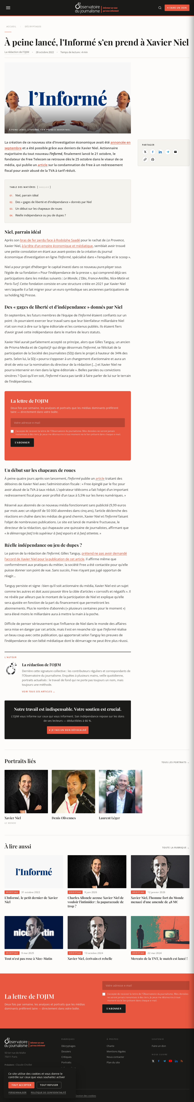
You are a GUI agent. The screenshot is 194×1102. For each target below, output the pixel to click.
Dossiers (66, 1051)
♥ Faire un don (177, 7)
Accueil (11, 26)
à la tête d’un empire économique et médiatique (57, 246)
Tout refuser (49, 1085)
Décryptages (33, 26)
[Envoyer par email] (175, 152)
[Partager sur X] (145, 152)
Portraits (66, 1062)
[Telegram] (164, 1061)
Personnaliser (18, 1092)
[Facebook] (158, 1061)
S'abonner (22, 442)
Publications (68, 1073)
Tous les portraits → (175, 762)
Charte (110, 1046)
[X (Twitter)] (153, 1061)
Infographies (68, 1068)
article (43, 165)
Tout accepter (21, 1085)
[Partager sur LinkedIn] (160, 152)
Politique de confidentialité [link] (48, 1092)
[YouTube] (170, 1061)
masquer (44, 187)
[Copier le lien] (145, 159)
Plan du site (113, 1062)
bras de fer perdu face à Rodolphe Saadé (50, 240)
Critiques (66, 1057)
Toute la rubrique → (175, 847)
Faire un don (159, 1046)
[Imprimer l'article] (153, 159)
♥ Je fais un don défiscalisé (67, 730)
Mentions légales (116, 1051)
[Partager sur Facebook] (153, 152)
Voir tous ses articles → (38, 691)
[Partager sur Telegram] (168, 152)
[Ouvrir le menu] (8, 7)
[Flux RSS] (181, 1061)
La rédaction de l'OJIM (17, 52)
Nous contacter (115, 1057)
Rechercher (67, 1078)
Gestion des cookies (85, 1095)
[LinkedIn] (176, 1061)
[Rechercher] (160, 8)
